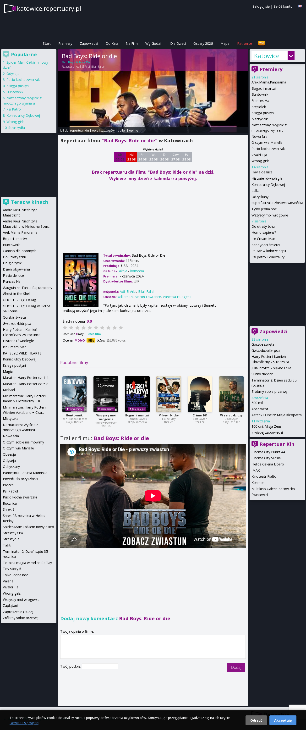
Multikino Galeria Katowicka (273, 489)
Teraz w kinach (29, 202)
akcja (123, 271)
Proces (8, 485)
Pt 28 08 (186, 156)
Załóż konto (283, 6)
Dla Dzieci (178, 43)
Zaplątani (10, 605)
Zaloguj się (261, 6)
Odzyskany (259, 196)
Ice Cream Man (263, 238)
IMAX (255, 470)
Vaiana (8, 581)
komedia (137, 271)
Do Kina (112, 43)
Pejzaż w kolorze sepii (268, 251)
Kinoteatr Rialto (263, 476)
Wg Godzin (154, 43)
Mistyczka (10, 418)
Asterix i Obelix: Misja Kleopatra (276, 415)
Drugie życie (12, 263)
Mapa (225, 43)
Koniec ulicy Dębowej (268, 184)
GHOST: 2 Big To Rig (19, 300)
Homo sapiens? (263, 232)
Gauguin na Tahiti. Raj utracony (27, 287)
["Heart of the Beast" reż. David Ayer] (231, 394)
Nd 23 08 (131, 156)
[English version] (300, 6)
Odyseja (12, 73)
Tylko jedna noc (264, 209)
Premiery (65, 43)
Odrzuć (256, 720)
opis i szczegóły (103, 130)
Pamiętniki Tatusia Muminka (25, 472)
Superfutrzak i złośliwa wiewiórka (277, 202)
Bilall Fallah (98, 67)
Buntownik (74, 415)
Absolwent (259, 409)
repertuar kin (79, 130)
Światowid (259, 494)
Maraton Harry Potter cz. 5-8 (25, 384)
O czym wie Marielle (267, 142)
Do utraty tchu (263, 226)
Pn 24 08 (142, 156)
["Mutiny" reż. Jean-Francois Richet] (74, 394)
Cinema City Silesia (266, 458)
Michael (9, 389)
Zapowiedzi (89, 43)
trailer (122, 130)
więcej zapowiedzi (268, 432)
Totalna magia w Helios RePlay (27, 562)
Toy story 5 (12, 568)
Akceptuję (283, 720)
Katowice (266, 55)
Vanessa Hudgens (177, 296)
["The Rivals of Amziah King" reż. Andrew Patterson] (105, 394)
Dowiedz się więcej (24, 722)
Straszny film (13, 533)
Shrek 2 (8, 509)
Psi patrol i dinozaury (267, 257)
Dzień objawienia (16, 269)
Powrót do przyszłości (20, 478)
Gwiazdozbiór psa (265, 350)
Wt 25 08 (153, 156)
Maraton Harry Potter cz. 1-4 (25, 377)
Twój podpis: (71, 666)
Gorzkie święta (262, 344)
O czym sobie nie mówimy (23, 442)
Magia (8, 371)
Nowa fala (259, 136)
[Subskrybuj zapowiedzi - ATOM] (261, 43)
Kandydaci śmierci (265, 245)
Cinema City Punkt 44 (268, 452)
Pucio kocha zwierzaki (268, 148)
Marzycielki (259, 119)
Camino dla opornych (19, 251)
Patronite (244, 43)
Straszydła (16, 127)
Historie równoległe (267, 178)
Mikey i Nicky (168, 415)
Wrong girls (260, 161)
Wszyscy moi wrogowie (106, 417)
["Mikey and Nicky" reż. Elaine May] (168, 394)
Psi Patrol (14, 109)
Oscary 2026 (203, 43)
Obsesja (9, 454)
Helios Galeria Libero (267, 464)
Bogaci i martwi (137, 415)
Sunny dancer (262, 374)
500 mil (257, 402)
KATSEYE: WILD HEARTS (22, 353)
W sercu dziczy (231, 415)
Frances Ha (260, 100)
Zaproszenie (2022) (18, 611)
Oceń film (94, 334)
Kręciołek (258, 107)
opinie (133, 130)
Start (47, 43)
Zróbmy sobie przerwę (269, 391)
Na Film (132, 43)
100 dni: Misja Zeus (266, 426)
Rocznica (10, 503)
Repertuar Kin (277, 444)
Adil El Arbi (83, 67)
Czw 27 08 (175, 156)
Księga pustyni (262, 113)
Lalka (255, 190)
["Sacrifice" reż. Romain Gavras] (137, 394)
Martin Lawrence (148, 296)
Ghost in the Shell (16, 293)
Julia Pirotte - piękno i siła (271, 368)
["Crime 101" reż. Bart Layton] (200, 394)
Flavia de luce (262, 172)
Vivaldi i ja (259, 155)
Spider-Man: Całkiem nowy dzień (28, 527)
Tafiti (7, 545)
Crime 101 (200, 415)
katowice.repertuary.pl (49, 8)
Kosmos (257, 482)
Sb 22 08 (120, 156)
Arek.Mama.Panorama (268, 82)
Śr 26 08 (164, 156)
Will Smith (125, 296)
